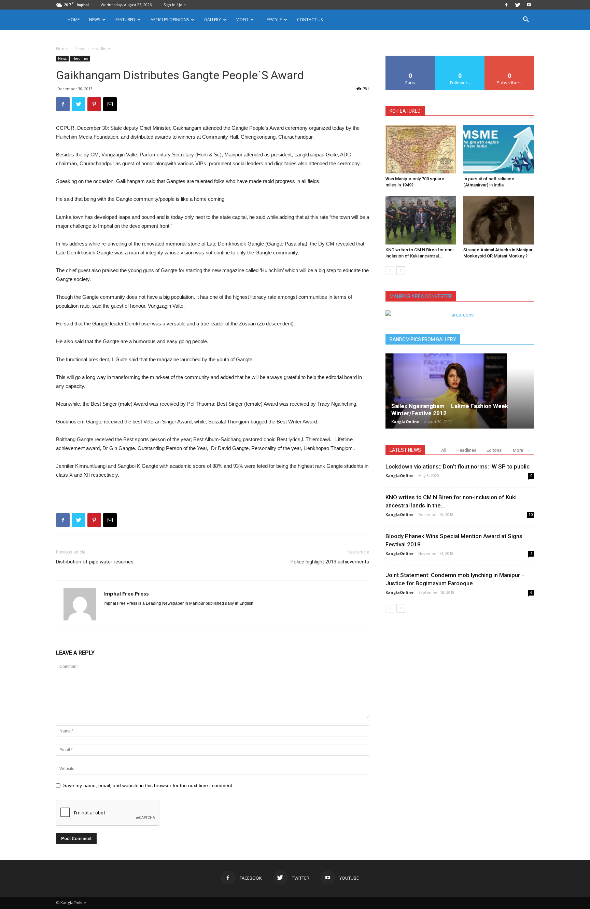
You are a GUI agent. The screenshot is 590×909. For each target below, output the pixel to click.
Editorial (495, 450)
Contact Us (310, 20)
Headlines (80, 58)
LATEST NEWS (405, 450)
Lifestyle (273, 20)
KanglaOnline (405, 421)
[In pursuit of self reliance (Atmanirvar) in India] (498, 149)
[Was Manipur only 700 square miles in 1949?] (420, 149)
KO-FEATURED (405, 111)
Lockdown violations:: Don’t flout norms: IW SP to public (457, 466)
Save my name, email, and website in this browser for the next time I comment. (148, 785)
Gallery (212, 20)
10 (531, 514)
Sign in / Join (175, 4)
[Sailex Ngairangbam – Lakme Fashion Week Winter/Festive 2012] (459, 391)
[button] (526, 20)
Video (242, 20)
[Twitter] (517, 5)
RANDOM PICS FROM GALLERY (423, 339)
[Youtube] (529, 5)
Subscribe (509, 58)
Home (74, 20)
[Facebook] (506, 5)
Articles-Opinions (170, 20)
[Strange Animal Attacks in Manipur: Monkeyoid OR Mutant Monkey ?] (498, 220)
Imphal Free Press (126, 593)
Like (411, 58)
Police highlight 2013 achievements (330, 562)
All (443, 450)
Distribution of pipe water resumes (95, 562)
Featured (125, 20)
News (79, 49)
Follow (460, 58)
